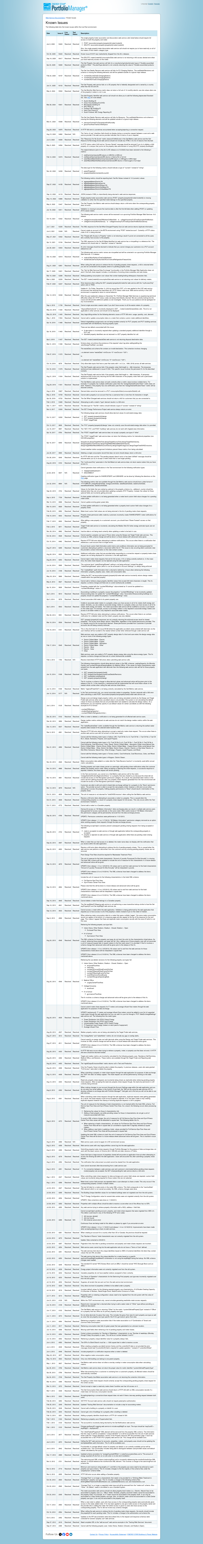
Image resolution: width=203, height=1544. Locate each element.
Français (157, 4)
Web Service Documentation (55, 18)
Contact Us (94, 1534)
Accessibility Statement (118, 1534)
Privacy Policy (104, 1534)
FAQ (88, 97)
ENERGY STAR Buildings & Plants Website (142, 1534)
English (150, 4)
